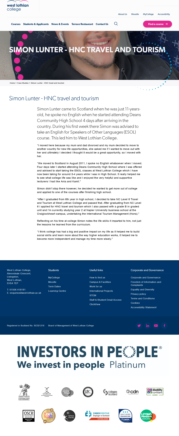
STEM (93, 295)
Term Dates (54, 286)
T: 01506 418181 (16, 289)
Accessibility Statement (143, 307)
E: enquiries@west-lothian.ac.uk (24, 292)
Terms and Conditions (143, 298)
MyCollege (148, 14)
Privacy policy (138, 293)
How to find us (97, 277)
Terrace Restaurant (82, 24)
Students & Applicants (36, 24)
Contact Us (102, 24)
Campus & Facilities (100, 282)
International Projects (101, 290)
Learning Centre (57, 290)
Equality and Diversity (142, 289)
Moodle (135, 14)
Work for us (96, 286)
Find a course (155, 24)
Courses (15, 24)
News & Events (60, 24)
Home (12, 83)
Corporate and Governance (146, 277)
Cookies (135, 302)
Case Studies (23, 83)
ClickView (95, 304)
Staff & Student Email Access (106, 299)
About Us (122, 14)
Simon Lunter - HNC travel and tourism (47, 83)
